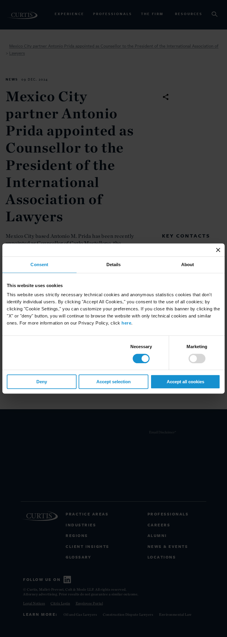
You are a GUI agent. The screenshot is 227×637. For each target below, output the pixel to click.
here (126, 322)
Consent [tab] (39, 264)
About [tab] (187, 264)
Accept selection (113, 381)
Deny (41, 381)
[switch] (197, 358)
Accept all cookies (185, 381)
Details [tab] (113, 264)
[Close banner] (218, 250)
